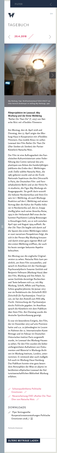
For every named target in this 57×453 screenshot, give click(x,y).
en (51, 14)
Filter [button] (19, 4)
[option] (30, 75)
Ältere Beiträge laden (23, 441)
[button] (2, 226)
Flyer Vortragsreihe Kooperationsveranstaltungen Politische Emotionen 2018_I (31, 415)
